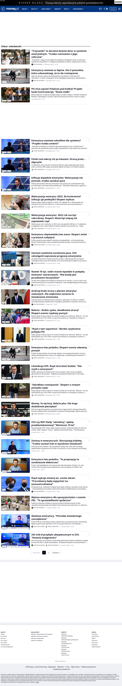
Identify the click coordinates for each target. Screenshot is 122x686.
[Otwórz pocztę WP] (100, 8)
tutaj (37, 682)
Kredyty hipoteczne (66, 643)
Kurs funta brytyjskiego (7, 647)
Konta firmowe (65, 655)
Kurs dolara (4, 642)
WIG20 (93, 638)
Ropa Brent (95, 645)
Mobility (57, 9)
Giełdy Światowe (96, 647)
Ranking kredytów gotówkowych (69, 640)
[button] (105, 9)
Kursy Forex (95, 642)
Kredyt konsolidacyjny (67, 636)
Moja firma (45, 9)
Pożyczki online (65, 647)
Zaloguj (113, 9)
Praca (66, 9)
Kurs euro (3, 638)
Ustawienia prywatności (61, 669)
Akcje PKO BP (95, 636)
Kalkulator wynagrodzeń (37, 638)
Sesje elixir (94, 640)
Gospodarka (77, 9)
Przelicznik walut (5, 645)
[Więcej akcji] (89, 50)
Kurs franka (4, 640)
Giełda (24, 9)
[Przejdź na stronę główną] (3, 10)
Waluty (34, 9)
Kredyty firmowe (65, 651)
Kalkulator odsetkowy (36, 640)
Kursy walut (4, 636)
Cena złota (94, 634)
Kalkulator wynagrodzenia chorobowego (41, 634)
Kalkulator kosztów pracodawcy (39, 636)
